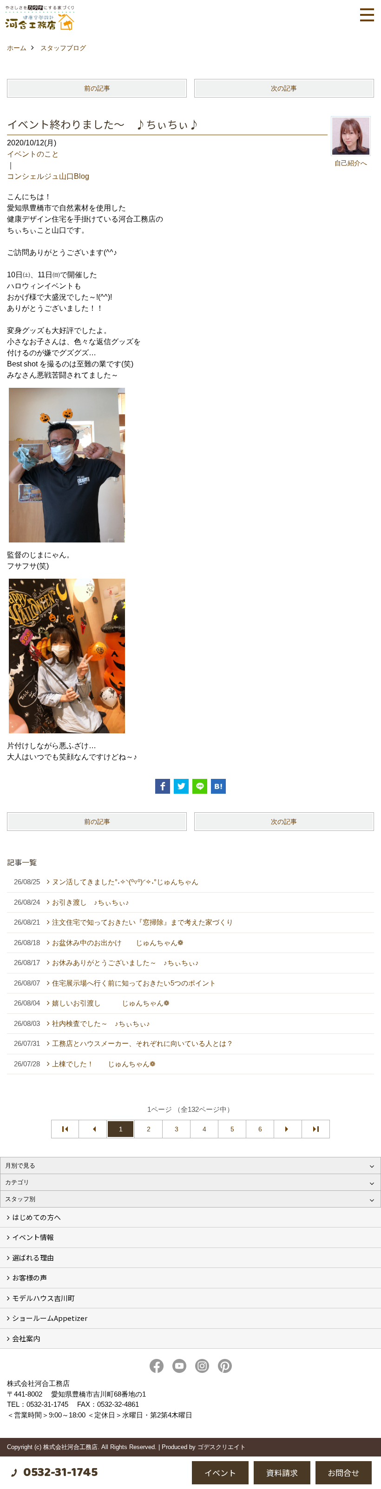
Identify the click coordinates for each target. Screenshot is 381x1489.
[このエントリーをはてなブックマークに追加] (218, 786)
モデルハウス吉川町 (43, 1298)
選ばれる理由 (33, 1257)
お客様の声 (29, 1277)
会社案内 (26, 1338)
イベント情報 (33, 1237)
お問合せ (343, 1472)
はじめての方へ (36, 1217)
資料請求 (282, 1472)
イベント (220, 1472)
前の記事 (97, 88)
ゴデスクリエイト (221, 1446)
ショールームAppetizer (49, 1318)
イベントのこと (33, 154)
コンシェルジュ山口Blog (48, 176)
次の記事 (284, 88)
